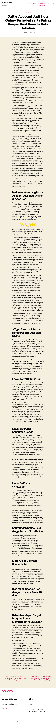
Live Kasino (29, 3)
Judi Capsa (42, 2)
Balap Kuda (30, 2)
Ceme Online (36, 2)
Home (25, 2)
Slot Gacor (42, 3)
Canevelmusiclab (7, 2)
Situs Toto (4, 708)
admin (25, 32)
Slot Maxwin (42, 5)
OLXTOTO (25, 721)
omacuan (4, 712)
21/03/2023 (32, 32)
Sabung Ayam (36, 3)
